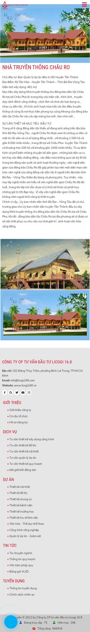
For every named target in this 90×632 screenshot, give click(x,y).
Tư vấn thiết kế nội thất (24, 451)
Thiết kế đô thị (18, 493)
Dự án (8, 479)
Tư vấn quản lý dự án (22, 457)
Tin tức (10, 545)
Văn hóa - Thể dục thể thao (26, 523)
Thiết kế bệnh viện (20, 505)
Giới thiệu (12, 402)
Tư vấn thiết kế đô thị (22, 445)
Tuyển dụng (14, 581)
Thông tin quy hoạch (22, 559)
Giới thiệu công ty (20, 410)
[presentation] (6, 32)
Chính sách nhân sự (21, 594)
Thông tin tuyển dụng (23, 588)
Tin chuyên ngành (20, 553)
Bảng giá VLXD (19, 571)
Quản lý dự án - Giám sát (25, 536)
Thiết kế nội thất (19, 486)
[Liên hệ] (9, 625)
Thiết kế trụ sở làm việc (23, 517)
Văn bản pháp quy (21, 565)
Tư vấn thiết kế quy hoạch (25, 463)
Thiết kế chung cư (20, 499)
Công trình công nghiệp (24, 530)
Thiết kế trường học (21, 511)
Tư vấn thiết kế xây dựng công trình (31, 439)
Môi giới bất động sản (22, 469)
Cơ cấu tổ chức (18, 416)
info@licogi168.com (22, 380)
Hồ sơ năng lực (18, 422)
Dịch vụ (10, 431)
